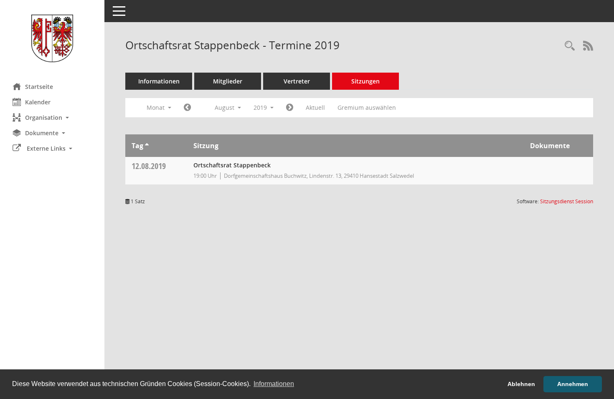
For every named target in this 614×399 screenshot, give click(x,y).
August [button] (225, 107)
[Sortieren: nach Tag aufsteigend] (147, 145)
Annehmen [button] (572, 384)
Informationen (159, 81)
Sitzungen (365, 81)
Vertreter (297, 81)
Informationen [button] (274, 383)
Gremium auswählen (366, 107)
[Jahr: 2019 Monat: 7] (187, 107)
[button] (52, 117)
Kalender (38, 102)
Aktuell (315, 107)
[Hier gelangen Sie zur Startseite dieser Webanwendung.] (52, 38)
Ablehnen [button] (521, 384)
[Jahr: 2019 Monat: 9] (289, 107)
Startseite (39, 87)
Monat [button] (156, 107)
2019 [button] (261, 107)
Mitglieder (227, 81)
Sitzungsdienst (566, 201)
